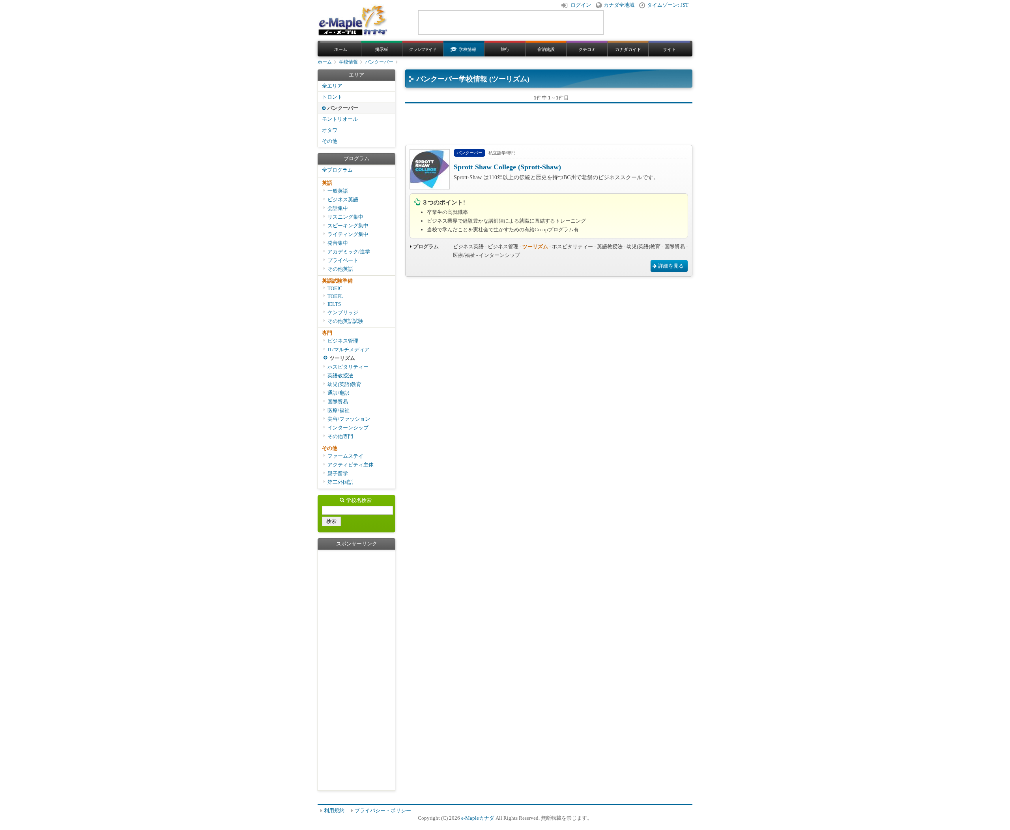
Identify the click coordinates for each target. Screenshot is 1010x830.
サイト (669, 49)
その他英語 (340, 269)
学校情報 (467, 49)
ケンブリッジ (342, 312)
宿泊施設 (546, 49)
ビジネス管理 (342, 341)
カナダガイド (628, 49)
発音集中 (337, 243)
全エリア (332, 86)
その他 (329, 141)
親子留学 (337, 473)
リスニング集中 (345, 217)
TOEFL (335, 296)
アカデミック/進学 (348, 252)
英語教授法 (340, 375)
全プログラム (337, 170)
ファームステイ (345, 456)
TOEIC (334, 288)
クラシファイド (422, 49)
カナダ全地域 (619, 5)
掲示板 (381, 49)
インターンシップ (347, 428)
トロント (332, 97)
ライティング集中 (347, 234)
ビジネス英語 (342, 199)
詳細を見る (671, 266)
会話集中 (337, 208)
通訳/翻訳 (338, 393)
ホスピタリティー (347, 367)
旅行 (505, 49)
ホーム (340, 49)
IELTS (334, 304)
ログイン (580, 5)
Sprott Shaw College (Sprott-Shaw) (507, 167)
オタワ (329, 130)
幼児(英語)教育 (344, 384)
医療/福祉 (338, 410)
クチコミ (587, 49)
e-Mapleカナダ (477, 818)
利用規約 (334, 810)
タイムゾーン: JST (667, 5)
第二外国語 (340, 482)
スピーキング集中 (347, 226)
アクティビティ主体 (350, 465)
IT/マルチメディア (348, 349)
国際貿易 (337, 402)
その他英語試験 (345, 321)
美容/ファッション (348, 419)
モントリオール (340, 119)
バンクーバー (379, 62)
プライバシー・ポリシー (383, 810)
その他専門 (340, 436)
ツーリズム (342, 358)
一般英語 (337, 191)
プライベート (342, 260)
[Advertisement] (548, 121)
